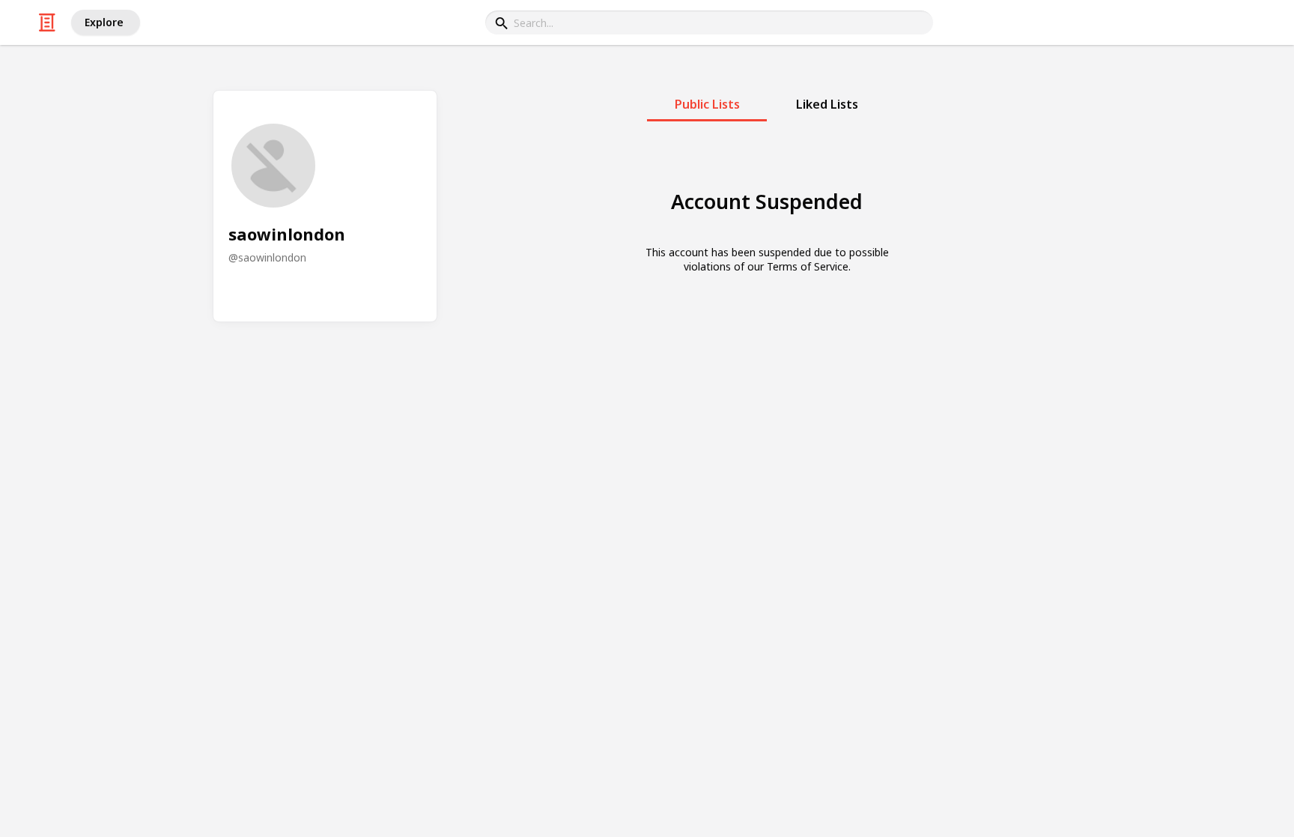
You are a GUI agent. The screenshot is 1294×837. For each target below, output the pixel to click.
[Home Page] (47, 22)
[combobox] (709, 22)
